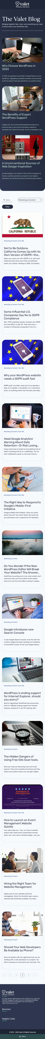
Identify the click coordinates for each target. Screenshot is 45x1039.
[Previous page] (4, 975)
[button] (37, 200)
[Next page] (35, 975)
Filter (7, 207)
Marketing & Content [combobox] (27, 200)
